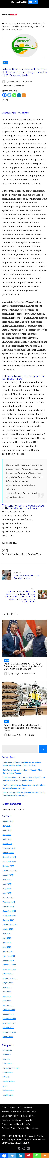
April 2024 (7, 947)
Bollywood (7, 1050)
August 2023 (8, 982)
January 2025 (8, 906)
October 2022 (8, 1027)
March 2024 (7, 951)
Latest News (8, 1072)
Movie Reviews (9, 1081)
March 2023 (7, 1005)
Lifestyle (6, 1077)
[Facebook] (4, 95)
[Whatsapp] (14, 95)
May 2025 (7, 888)
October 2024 (8, 920)
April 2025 (7, 893)
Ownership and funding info (16, 1124)
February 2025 (9, 902)
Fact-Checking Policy (12, 1120)
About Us (14, 1107)
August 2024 (8, 929)
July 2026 (6, 825)
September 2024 (9, 924)
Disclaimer (27, 1107)
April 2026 (7, 839)
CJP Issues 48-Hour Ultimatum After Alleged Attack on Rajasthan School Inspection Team (24, 779)
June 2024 (7, 938)
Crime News (7, 1063)
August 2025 (8, 875)
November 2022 (9, 1023)
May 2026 (7, 834)
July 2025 (6, 879)
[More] (24, 95)
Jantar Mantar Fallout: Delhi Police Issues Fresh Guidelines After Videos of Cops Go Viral (22, 764)
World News (8, 1095)
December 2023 (9, 964)
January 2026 (8, 852)
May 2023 (7, 996)
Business (6, 1059)
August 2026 (8, 821)
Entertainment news (11, 1068)
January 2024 (8, 960)
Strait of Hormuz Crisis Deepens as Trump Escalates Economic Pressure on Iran (24, 786)
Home (5, 1107)
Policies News (8, 1090)
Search (43, 749)
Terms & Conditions (11, 1112)
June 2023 (7, 991)
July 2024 (6, 933)
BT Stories (7, 1054)
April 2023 (7, 1000)
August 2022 (8, 1036)
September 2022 (9, 1032)
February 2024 (9, 955)
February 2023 (9, 1009)
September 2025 (9, 870)
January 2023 (8, 1014)
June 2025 (7, 884)
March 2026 (7, 843)
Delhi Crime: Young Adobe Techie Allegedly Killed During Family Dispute (22, 771)
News (5, 62)
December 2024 (9, 911)
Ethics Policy (27, 1116)
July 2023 (6, 987)
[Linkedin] (19, 95)
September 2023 (9, 978)
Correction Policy (10, 1116)
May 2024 (7, 942)
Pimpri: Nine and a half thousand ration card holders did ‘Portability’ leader (23, 728)
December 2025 (9, 857)
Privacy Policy (30, 1112)
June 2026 (7, 830)
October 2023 (8, 973)
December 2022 (9, 1018)
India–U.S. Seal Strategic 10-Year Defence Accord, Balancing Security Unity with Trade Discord (23, 666)
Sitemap (35, 1128)
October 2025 (8, 866)
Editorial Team (8, 1128)
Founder (28, 1120)
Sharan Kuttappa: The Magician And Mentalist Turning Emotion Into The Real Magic (24, 794)
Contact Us (23, 1128)
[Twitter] (9, 95)
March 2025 (7, 897)
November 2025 (9, 861)
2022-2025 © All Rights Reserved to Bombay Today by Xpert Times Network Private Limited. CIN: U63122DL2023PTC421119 (24, 1139)
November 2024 (9, 915)
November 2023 (9, 969)
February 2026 (9, 848)
